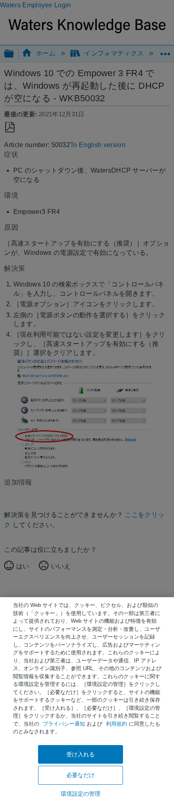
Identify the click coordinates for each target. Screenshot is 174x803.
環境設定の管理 (81, 793)
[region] (87, 700)
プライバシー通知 (64, 724)
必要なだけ (80, 775)
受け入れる (80, 754)
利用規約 (116, 724)
